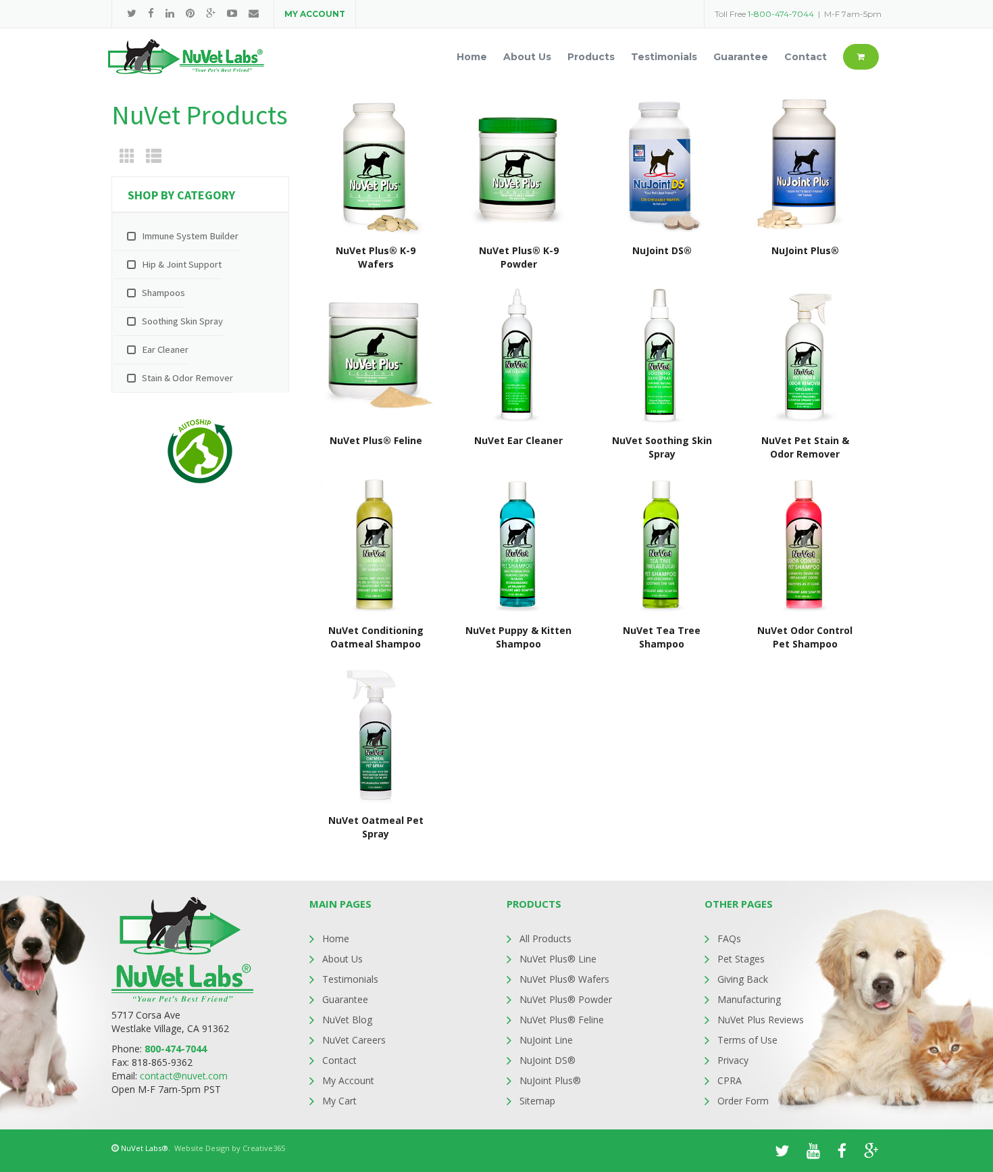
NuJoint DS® (547, 1060)
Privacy (732, 1060)
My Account (348, 1080)
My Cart (339, 1100)
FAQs (729, 938)
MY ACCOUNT (314, 14)
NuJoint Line (546, 1039)
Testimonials (350, 979)
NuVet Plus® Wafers (564, 979)
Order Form (743, 1100)
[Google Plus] (210, 13)
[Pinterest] (190, 13)
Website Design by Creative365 (229, 1148)
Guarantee (345, 999)
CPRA (729, 1080)
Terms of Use (747, 1039)
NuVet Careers (354, 1039)
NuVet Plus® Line (557, 958)
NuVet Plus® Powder (565, 999)
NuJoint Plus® (550, 1080)
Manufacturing (749, 999)
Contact (339, 1060)
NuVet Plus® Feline (561, 1019)
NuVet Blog (347, 1019)
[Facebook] (151, 13)
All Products (545, 938)
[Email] (254, 13)
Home (335, 938)
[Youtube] (232, 13)
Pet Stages (741, 958)
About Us (342, 958)
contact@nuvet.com (184, 1075)
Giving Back (742, 979)
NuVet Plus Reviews (760, 1019)
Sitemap (537, 1100)
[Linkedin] (170, 13)
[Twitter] (131, 13)
